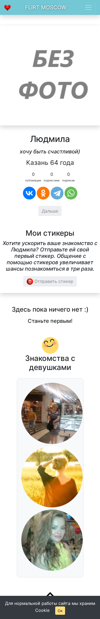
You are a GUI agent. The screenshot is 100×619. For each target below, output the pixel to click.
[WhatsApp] (71, 193)
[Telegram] (57, 193)
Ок (60, 610)
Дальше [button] (50, 211)
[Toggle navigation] (88, 7)
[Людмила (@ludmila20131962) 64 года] (50, 75)
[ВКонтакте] (29, 193)
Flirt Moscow (45, 7)
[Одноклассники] (43, 193)
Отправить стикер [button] (53, 281)
